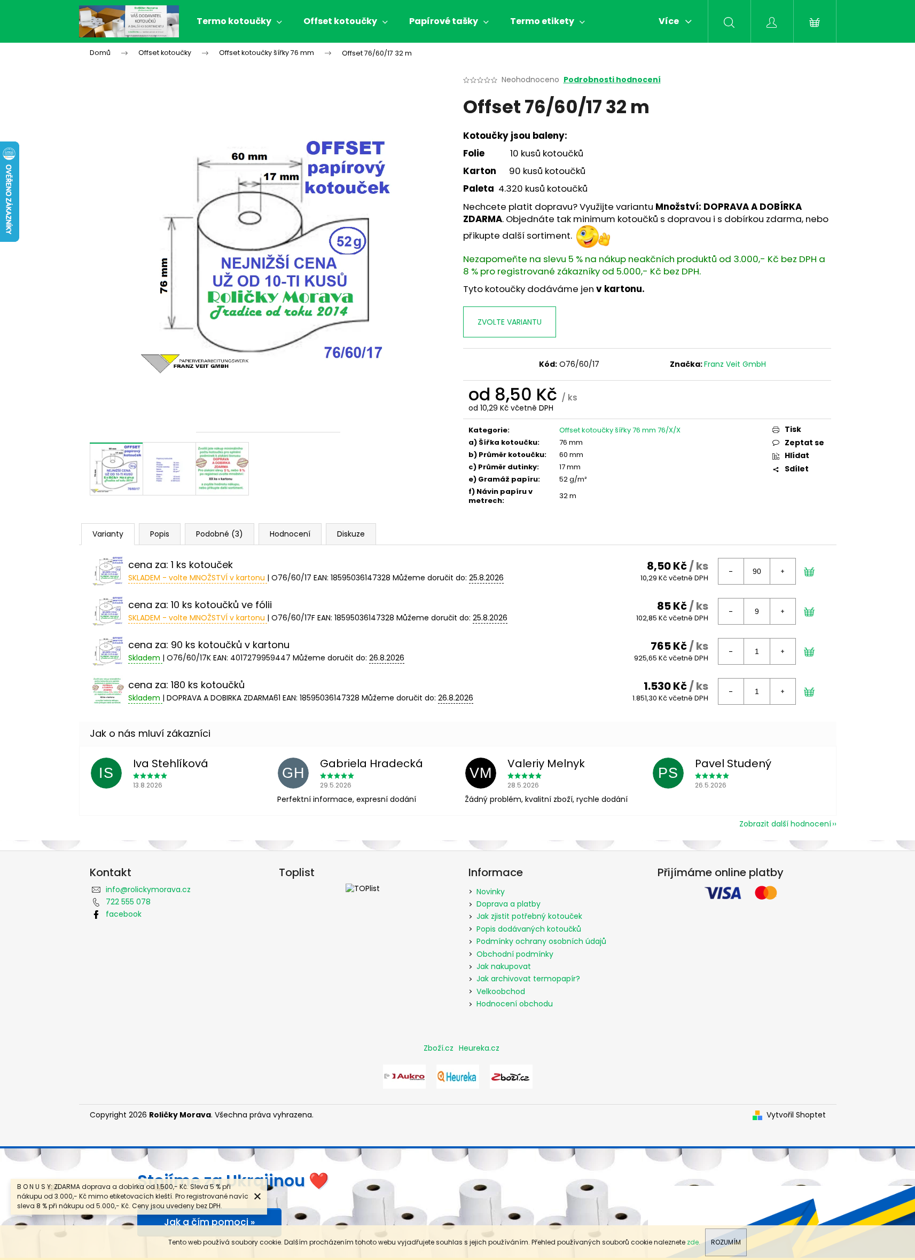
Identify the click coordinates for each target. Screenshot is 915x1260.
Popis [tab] (159, 534)
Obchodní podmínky (514, 954)
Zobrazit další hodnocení (785, 823)
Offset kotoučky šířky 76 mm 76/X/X (620, 430)
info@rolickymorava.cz (148, 889)
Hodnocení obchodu (514, 1003)
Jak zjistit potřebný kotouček (529, 916)
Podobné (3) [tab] (219, 534)
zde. (693, 1242)
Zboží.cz (438, 1048)
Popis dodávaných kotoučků (528, 929)
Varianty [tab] (107, 534)
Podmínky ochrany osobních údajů (541, 941)
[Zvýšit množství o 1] (782, 571)
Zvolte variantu (510, 322)
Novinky (490, 891)
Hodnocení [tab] (290, 534)
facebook (124, 914)
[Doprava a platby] (593, 236)
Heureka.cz (479, 1048)
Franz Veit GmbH (735, 364)
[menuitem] (239, 21)
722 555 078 (128, 901)
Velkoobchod (500, 991)
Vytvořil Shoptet (796, 1115)
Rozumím (726, 1242)
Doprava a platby (508, 904)
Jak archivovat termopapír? (528, 978)
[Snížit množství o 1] (731, 571)
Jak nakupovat (503, 966)
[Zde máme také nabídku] (404, 1075)
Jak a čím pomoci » (209, 1222)
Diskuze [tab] (351, 534)
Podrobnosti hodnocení (612, 80)
